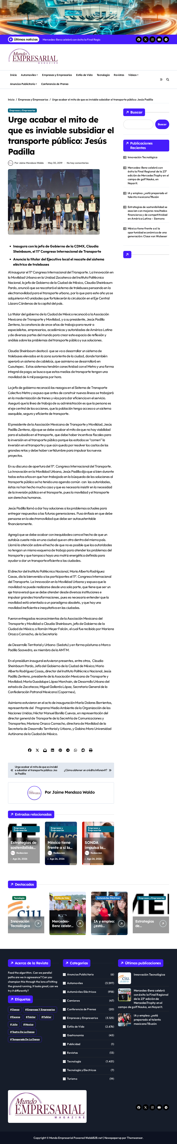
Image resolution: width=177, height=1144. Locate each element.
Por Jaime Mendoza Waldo (29, 162)
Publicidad (73, 1044)
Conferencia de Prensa (54, 84)
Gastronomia (75, 1035)
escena (16, 1017)
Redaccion (22, 852)
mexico (29, 1024)
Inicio (13, 75)
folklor (47, 1017)
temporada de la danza (26, 1039)
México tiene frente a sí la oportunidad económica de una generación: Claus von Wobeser (147, 232)
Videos (132, 75)
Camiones (73, 1000)
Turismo (72, 1078)
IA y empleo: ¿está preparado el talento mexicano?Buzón (147, 195)
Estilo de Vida (84, 75)
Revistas (119, 75)
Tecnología (103, 75)
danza (15, 1009)
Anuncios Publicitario (22, 84)
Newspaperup (113, 1137)
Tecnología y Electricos (81, 1070)
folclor (32, 1017)
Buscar (136, 112)
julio (14, 1024)
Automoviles (28, 75)
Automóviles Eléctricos (108, 898)
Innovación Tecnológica (142, 157)
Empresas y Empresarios (57, 75)
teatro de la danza (23, 1031)
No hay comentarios (77, 162)
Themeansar (135, 1137)
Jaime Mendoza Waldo (73, 792)
